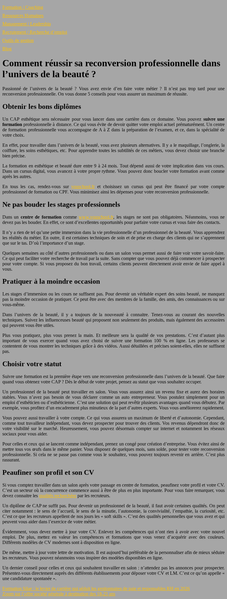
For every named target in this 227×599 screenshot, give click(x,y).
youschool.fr (83, 186)
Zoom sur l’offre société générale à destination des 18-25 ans (58, 593)
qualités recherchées (57, 495)
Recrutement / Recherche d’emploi (34, 32)
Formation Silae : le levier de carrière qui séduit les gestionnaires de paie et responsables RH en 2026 (96, 588)
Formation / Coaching (22, 7)
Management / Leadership (26, 23)
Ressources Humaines (22, 15)
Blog (7, 48)
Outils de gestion (18, 40)
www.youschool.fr (96, 216)
